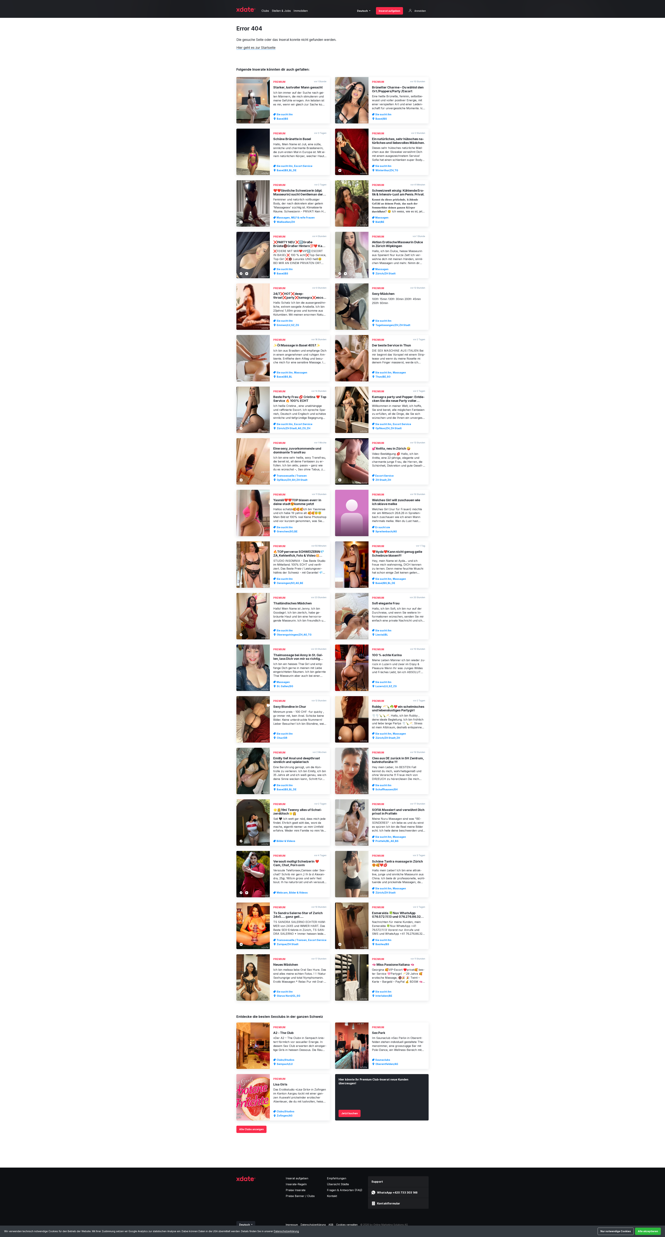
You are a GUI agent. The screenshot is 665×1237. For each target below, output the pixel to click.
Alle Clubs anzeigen (251, 1129)
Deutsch (362, 10)
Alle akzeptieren (648, 1231)
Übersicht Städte (338, 1184)
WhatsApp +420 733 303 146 (397, 1192)
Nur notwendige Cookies (615, 1231)
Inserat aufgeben (389, 10)
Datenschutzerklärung (286, 1231)
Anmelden (420, 10)
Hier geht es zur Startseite (256, 48)
